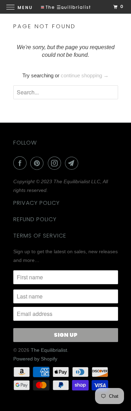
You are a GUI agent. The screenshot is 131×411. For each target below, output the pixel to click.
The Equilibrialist (49, 350)
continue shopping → (85, 75)
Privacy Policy (36, 203)
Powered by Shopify (35, 359)
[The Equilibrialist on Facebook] (21, 163)
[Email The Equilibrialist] (73, 163)
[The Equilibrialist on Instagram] (56, 163)
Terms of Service (39, 236)
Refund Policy (35, 219)
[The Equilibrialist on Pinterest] (38, 163)
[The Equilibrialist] (66, 7)
